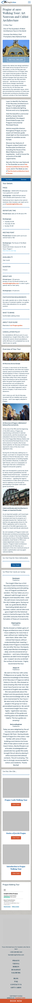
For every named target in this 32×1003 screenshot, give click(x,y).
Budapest (16, 970)
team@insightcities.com (14, 204)
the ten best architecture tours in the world (17, 167)
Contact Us (16, 984)
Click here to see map (9, 250)
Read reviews (7, 906)
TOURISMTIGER (20, 998)
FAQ (16, 981)
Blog (16, 978)
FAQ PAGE (16, 565)
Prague (16, 960)
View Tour (16, 804)
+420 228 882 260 (16, 952)
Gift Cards (16, 987)
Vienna (16, 964)
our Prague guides (16, 325)
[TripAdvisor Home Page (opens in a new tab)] (5, 890)
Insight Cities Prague (11, 893)
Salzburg (16, 973)
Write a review (15, 906)
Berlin (16, 967)
